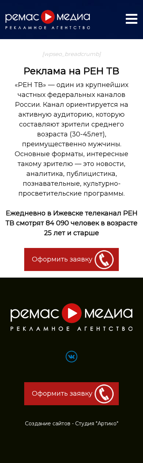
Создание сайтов (47, 423)
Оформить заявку (62, 259)
